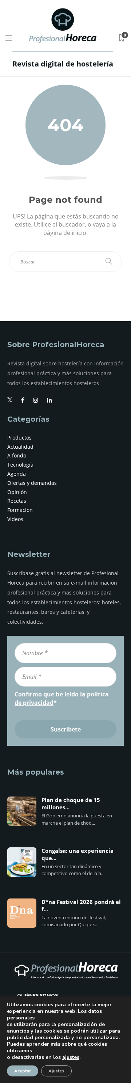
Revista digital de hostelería (62, 64)
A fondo (16, 455)
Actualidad (20, 446)
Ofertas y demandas (32, 482)
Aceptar (22, 1071)
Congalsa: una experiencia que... (77, 854)
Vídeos (15, 519)
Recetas (16, 500)
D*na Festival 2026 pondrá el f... (81, 905)
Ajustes (56, 1071)
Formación (20, 509)
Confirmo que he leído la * (62, 698)
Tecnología (20, 464)
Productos (19, 437)
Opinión (17, 492)
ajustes (70, 1057)
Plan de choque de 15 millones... (70, 804)
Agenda (16, 473)
